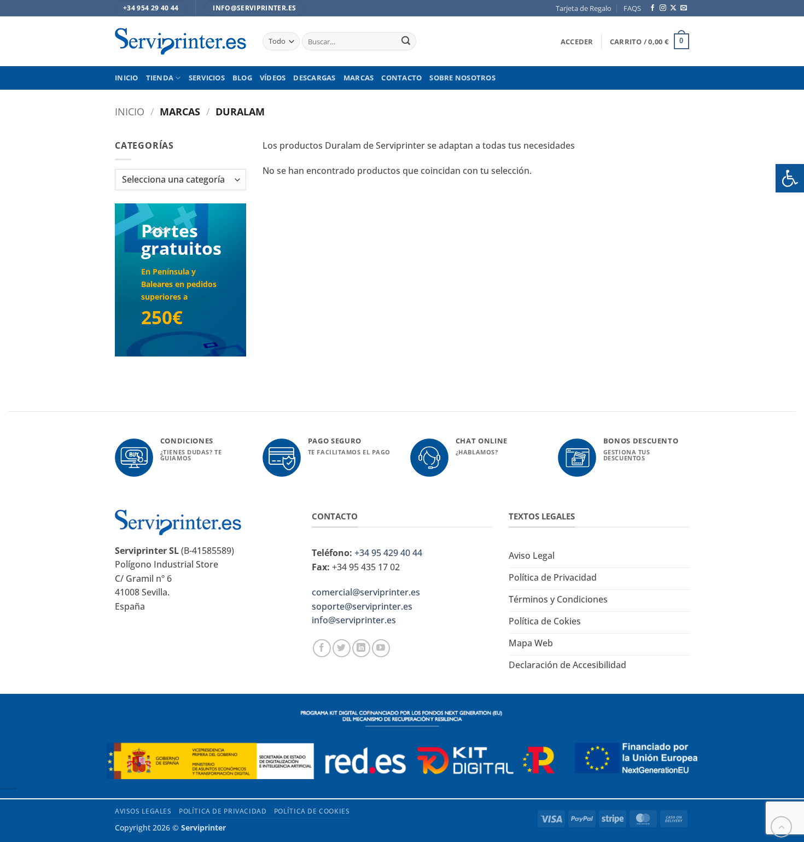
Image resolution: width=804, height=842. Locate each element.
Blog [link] (242, 78)
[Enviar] (406, 41)
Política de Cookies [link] (312, 811)
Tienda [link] (160, 78)
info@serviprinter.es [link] (354, 620)
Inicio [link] (126, 78)
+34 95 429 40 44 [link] (388, 553)
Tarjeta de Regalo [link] (583, 8)
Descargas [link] (314, 78)
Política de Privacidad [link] (222, 811)
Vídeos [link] (273, 78)
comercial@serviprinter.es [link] (366, 592)
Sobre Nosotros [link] (462, 78)
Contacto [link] (401, 78)
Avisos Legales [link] (143, 811)
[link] (790, 178)
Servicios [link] (207, 78)
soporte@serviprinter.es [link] (362, 606)
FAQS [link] (632, 8)
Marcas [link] (358, 78)
